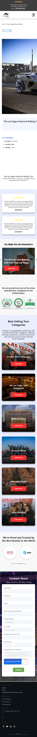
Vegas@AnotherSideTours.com (12, 692)
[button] (11, 563)
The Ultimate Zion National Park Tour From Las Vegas (18, 261)
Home (4, 688)
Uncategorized (6, 704)
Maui (25, 6)
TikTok (18, 734)
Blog (3, 690)
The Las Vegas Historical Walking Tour (18, 176)
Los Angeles (14, 6)
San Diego (20, 6)
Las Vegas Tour (6, 701)
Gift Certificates (6, 699)
